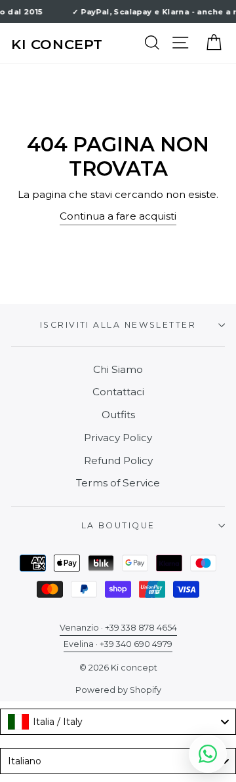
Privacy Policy (118, 437)
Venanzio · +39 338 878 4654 (118, 628)
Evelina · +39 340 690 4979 (118, 644)
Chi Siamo (118, 369)
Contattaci (118, 391)
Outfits (118, 414)
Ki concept (57, 44)
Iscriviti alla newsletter (118, 325)
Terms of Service (118, 483)
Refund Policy (118, 460)
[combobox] (118, 722)
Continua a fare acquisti (118, 216)
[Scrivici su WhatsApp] (208, 754)
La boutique (118, 525)
